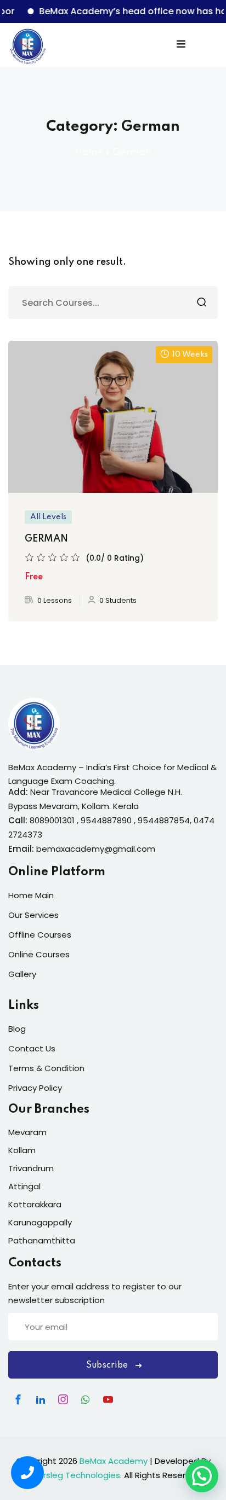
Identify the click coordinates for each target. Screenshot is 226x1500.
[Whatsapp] (85, 1399)
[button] (201, 1476)
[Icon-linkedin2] (40, 1399)
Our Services (33, 915)
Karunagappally (40, 1222)
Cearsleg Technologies (73, 1475)
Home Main (31, 895)
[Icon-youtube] (108, 1399)
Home (89, 153)
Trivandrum (31, 1168)
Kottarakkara (34, 1204)
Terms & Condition (46, 1068)
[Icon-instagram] (63, 1399)
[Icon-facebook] (18, 1399)
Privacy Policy (35, 1088)
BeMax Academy (114, 1461)
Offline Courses (39, 934)
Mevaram (27, 1132)
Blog (17, 1028)
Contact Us (31, 1048)
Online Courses (39, 954)
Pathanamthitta (41, 1240)
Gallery (22, 974)
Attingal (24, 1186)
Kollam (22, 1150)
